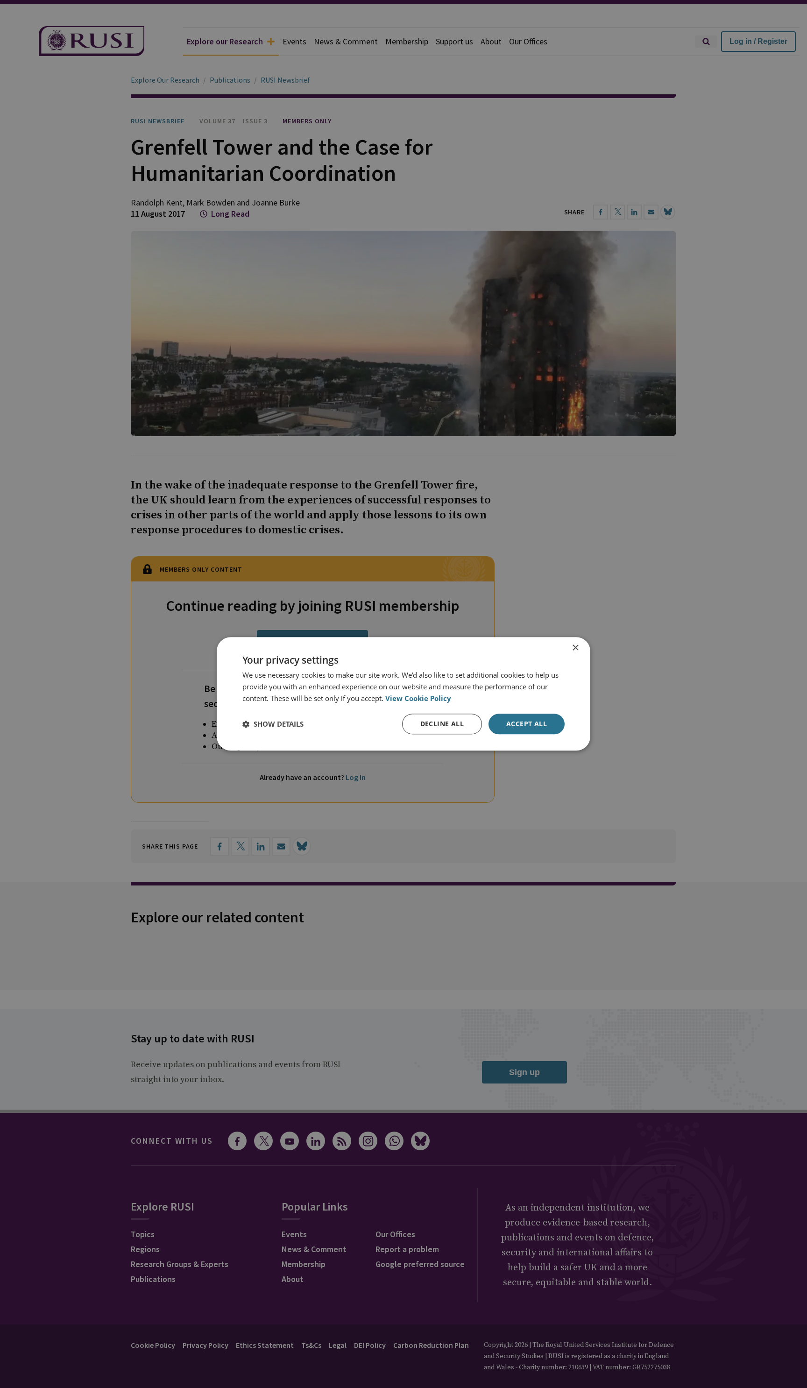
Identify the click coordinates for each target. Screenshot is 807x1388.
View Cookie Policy (418, 698)
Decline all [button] (442, 723)
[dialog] (403, 694)
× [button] (575, 648)
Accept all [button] (526, 723)
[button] (273, 724)
